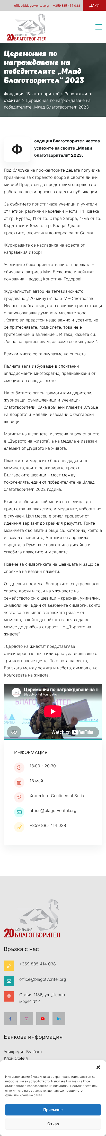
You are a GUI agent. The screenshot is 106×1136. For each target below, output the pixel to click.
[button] (98, 1066)
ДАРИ (94, 5)
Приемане (53, 1109)
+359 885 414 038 (66, 5)
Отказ (53, 1123)
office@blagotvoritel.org (31, 5)
